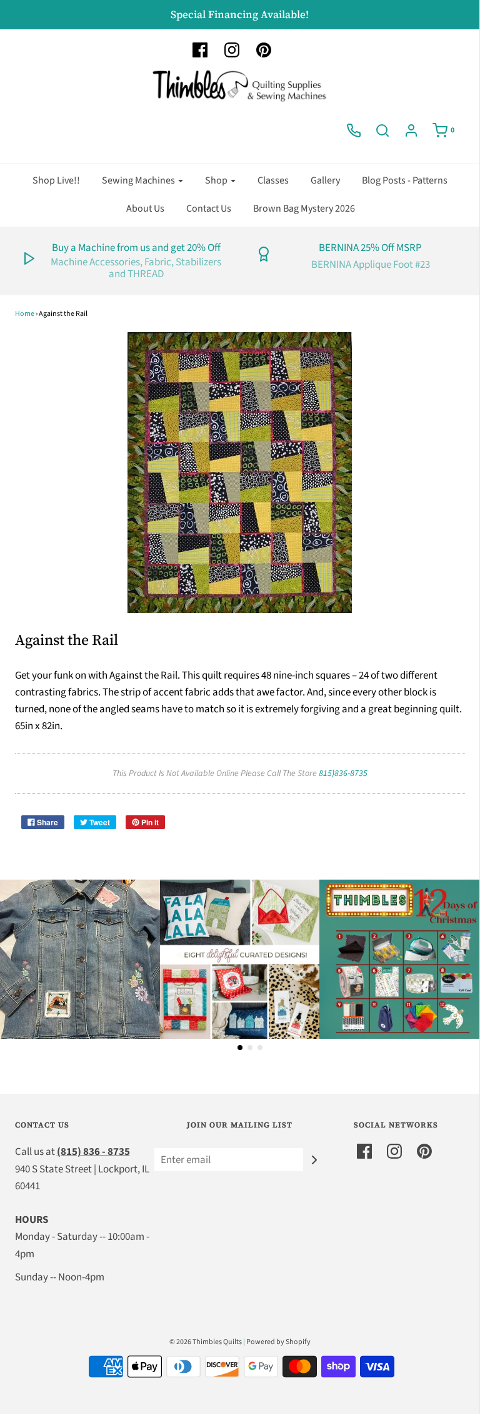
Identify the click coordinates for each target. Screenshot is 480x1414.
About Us (145, 208)
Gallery (325, 180)
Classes (273, 180)
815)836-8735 (343, 773)
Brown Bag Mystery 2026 (304, 208)
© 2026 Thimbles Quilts (205, 1342)
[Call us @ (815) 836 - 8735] (354, 130)
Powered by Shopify (278, 1342)
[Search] (382, 130)
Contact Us (208, 208)
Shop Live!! (56, 180)
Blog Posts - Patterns (405, 180)
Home (24, 313)
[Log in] (411, 130)
